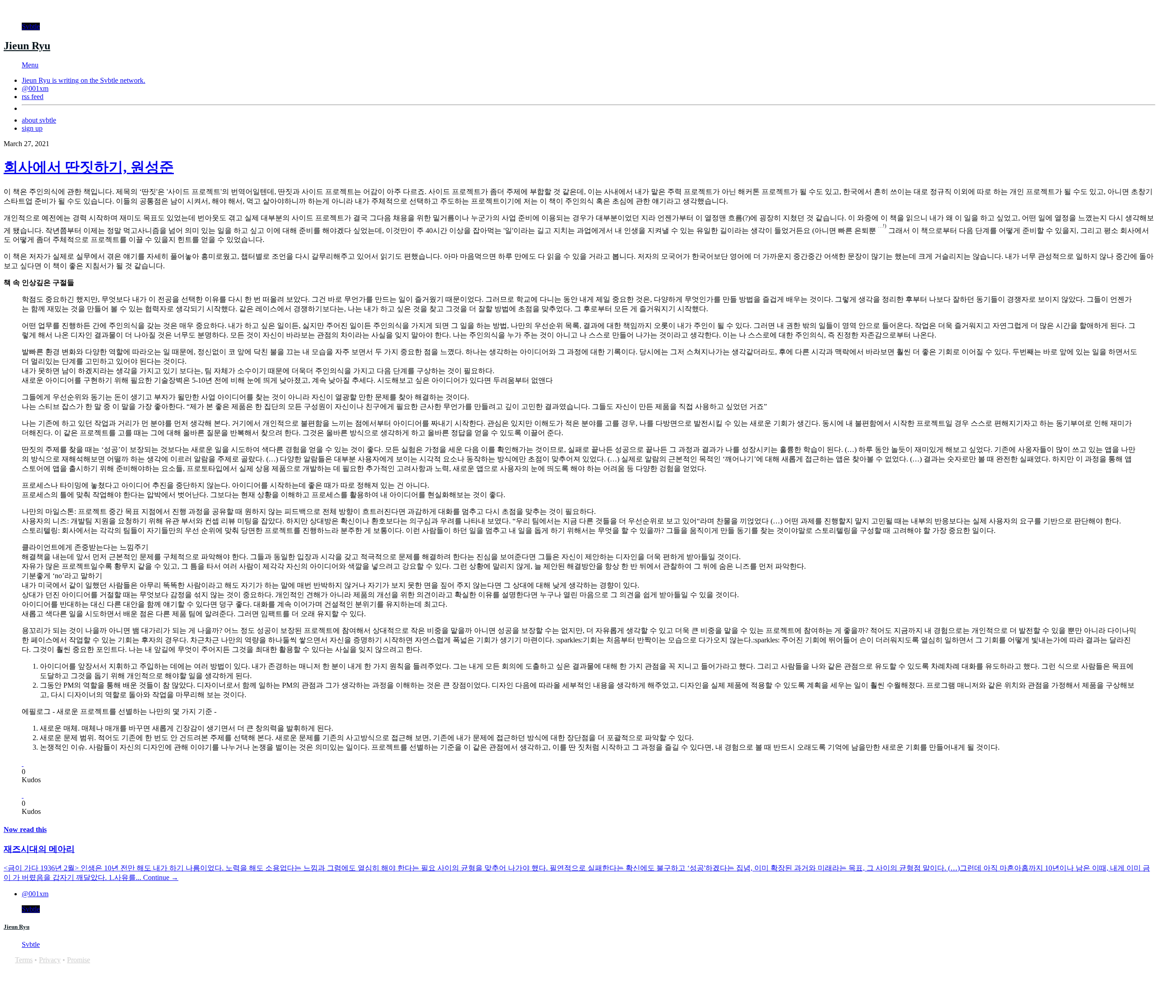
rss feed (32, 96)
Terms (24, 960)
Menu (30, 65)
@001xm (35, 88)
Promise (78, 960)
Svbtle (31, 26)
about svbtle (39, 120)
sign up (32, 128)
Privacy (50, 960)
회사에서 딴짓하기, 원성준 (89, 167)
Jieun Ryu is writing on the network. (83, 80)
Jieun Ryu (27, 46)
